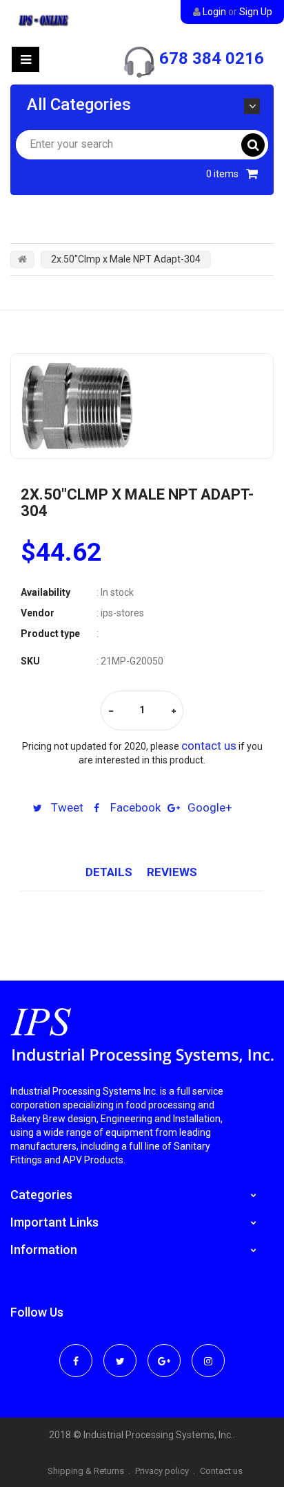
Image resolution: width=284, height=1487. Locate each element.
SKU (30, 661)
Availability (45, 592)
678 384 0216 (211, 58)
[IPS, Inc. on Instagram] (208, 1352)
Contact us (221, 1471)
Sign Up (255, 11)
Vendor (37, 612)
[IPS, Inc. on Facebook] (76, 1352)
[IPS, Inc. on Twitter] (120, 1352)
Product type (50, 633)
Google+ (208, 807)
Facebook (134, 807)
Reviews (172, 872)
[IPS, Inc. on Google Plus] (164, 1352)
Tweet (65, 807)
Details (108, 872)
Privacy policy (162, 1471)
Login (214, 11)
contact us (208, 745)
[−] (111, 711)
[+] (174, 711)
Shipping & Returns (86, 1471)
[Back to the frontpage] (22, 259)
